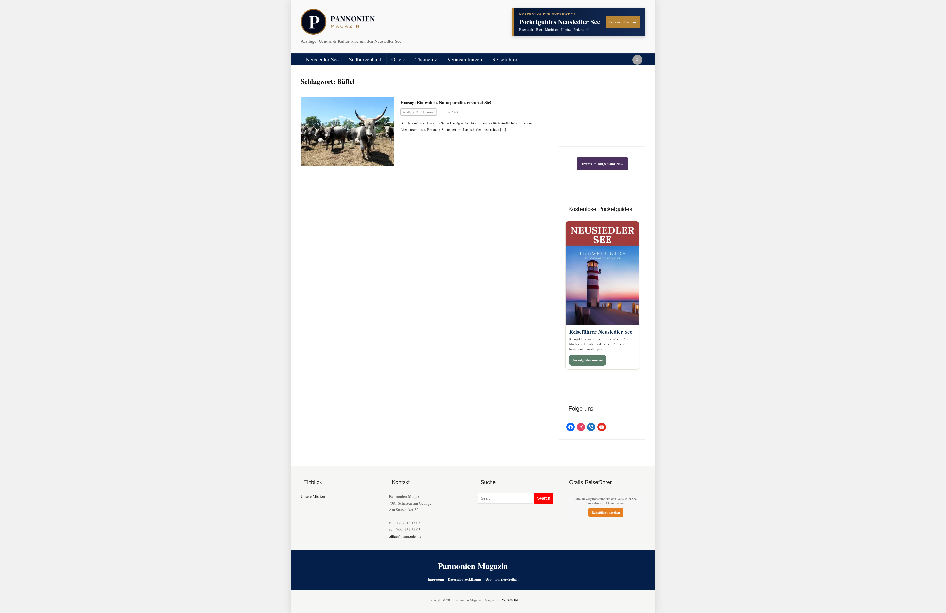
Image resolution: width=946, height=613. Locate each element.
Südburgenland (365, 59)
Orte (396, 59)
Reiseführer (504, 59)
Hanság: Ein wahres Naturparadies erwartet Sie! (445, 102)
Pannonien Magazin (473, 566)
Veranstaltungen (464, 59)
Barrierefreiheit (507, 579)
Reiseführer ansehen (606, 512)
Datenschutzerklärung (464, 579)
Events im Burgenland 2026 (602, 163)
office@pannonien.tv (405, 536)
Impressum (436, 579)
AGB (488, 579)
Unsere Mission (313, 496)
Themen (424, 59)
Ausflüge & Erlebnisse (418, 112)
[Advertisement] (602, 109)
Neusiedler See (322, 59)
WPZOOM (510, 600)
